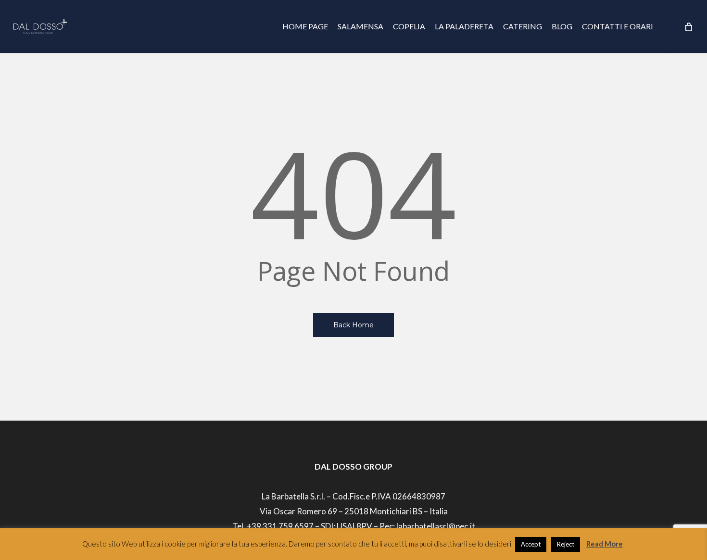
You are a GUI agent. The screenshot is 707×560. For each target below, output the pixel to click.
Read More (604, 543)
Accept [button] (531, 544)
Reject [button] (565, 544)
